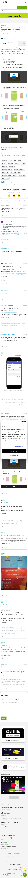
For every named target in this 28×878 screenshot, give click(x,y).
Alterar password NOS (7, 169)
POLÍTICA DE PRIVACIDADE (19, 862)
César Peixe (6, 205)
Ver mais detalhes (18, 446)
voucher (3, 842)
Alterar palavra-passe (15, 172)
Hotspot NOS (5, 172)
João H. (5, 602)
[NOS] (4, 2)
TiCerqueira (6, 413)
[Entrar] (2, 10)
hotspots (23, 163)
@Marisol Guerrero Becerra (7, 355)
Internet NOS (5, 20)
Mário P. (5, 500)
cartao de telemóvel (6, 838)
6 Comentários (4, 844)
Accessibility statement (20, 856)
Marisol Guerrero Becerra (9, 334)
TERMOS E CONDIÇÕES (12, 869)
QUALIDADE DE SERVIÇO (15, 867)
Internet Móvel (12, 160)
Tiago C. (5, 38)
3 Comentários (4, 848)
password (17, 163)
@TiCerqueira (8, 502)
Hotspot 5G (12, 166)
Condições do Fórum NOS (8, 856)
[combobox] (14, 10)
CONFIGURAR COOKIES (15, 864)
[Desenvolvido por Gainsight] (14, 854)
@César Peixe (17, 308)
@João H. (5, 645)
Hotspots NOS (5, 178)
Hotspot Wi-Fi (22, 175)
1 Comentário (4, 839)
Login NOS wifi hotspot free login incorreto (11, 826)
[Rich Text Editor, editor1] (14, 708)
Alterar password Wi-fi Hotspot (9, 175)
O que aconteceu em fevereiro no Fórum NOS (12, 807)
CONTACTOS (8, 862)
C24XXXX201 (6, 353)
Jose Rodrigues (7, 221)
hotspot (19, 160)
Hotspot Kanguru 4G (19, 169)
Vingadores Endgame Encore (8, 846)
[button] (2, 7)
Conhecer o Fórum (5, 809)
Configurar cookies (13, 455)
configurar (4, 160)
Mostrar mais (14, 797)
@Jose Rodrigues (5, 317)
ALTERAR (4, 163)
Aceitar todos (14, 451)
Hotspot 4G (4, 166)
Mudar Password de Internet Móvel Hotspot (11, 818)
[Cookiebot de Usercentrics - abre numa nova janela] (20, 421)
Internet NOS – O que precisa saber (9, 822)
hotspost (10, 163)
